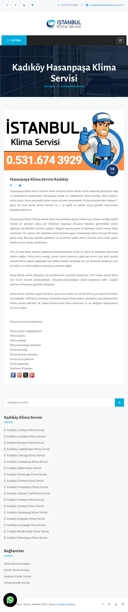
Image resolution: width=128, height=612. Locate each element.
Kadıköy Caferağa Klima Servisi (25, 455)
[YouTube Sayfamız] (24, 5)
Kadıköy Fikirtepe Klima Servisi (25, 499)
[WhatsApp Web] (7, 5)
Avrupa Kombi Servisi (17, 582)
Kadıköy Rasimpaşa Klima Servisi (26, 537)
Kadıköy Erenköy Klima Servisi (25, 480)
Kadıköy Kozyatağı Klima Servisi (26, 525)
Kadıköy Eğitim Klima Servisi (23, 468)
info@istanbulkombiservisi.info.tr (106, 5)
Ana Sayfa (49, 86)
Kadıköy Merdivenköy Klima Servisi (27, 531)
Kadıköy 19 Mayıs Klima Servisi (25, 430)
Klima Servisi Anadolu (17, 563)
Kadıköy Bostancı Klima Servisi (25, 442)
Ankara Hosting (66, 604)
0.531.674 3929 (69, 5)
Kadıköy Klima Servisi (72, 86)
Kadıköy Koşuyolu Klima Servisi (25, 518)
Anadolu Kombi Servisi (17, 576)
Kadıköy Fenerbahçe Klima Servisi (27, 487)
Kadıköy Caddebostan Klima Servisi (28, 449)
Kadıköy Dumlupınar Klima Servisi (27, 461)
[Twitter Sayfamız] (109, 604)
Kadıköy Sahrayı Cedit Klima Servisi (28, 493)
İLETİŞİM (15, 40)
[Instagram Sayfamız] (33, 5)
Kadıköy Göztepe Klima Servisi (25, 506)
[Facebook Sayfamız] (15, 5)
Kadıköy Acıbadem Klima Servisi (26, 436)
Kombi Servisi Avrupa (17, 570)
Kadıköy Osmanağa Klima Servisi (26, 474)
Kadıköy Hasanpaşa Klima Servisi (27, 512)
